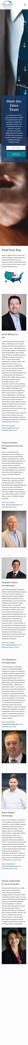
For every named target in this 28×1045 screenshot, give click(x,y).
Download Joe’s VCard (9, 726)
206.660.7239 (10, 864)
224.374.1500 (10, 425)
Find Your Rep (15, 147)
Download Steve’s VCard (9, 868)
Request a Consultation (16, 154)
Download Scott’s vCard (9, 430)
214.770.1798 (10, 502)
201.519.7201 (10, 722)
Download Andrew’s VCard (10, 647)
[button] (25, 5)
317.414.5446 (10, 642)
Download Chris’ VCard (9, 507)
